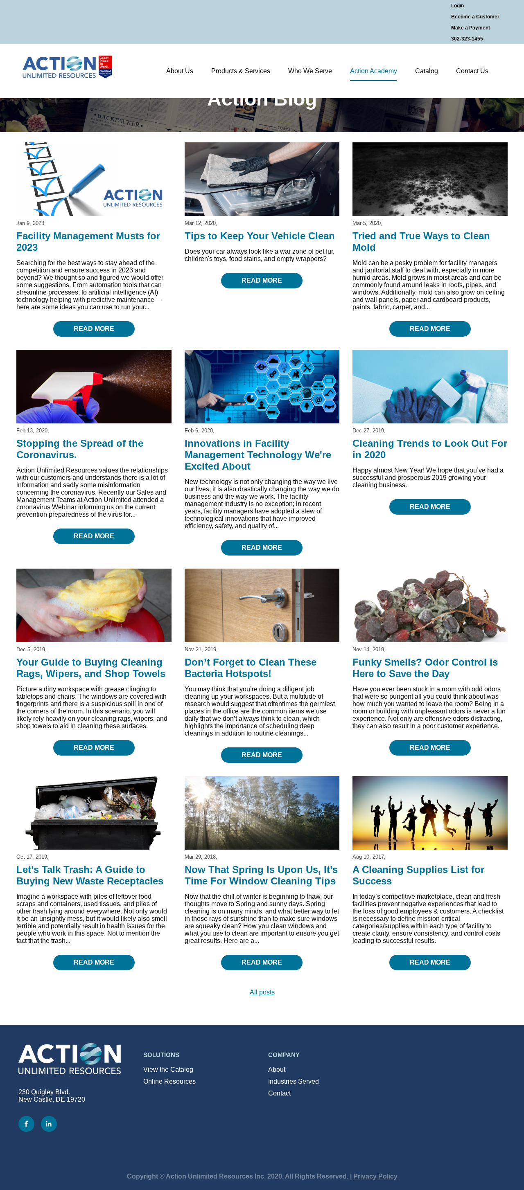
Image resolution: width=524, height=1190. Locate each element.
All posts (262, 992)
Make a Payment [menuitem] (470, 28)
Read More (94, 328)
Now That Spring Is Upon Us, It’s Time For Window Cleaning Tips (261, 875)
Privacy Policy (375, 1176)
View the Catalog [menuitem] (168, 1069)
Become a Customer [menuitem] (475, 17)
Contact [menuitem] (279, 1093)
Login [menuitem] (457, 6)
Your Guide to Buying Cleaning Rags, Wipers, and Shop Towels (90, 668)
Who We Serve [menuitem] (310, 70)
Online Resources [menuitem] (169, 1081)
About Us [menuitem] (179, 70)
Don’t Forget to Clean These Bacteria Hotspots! (250, 668)
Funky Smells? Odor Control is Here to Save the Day (425, 668)
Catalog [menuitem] (426, 70)
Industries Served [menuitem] (293, 1081)
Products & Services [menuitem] (240, 70)
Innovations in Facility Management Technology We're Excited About (258, 455)
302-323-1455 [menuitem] (467, 39)
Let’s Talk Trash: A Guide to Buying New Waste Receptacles (89, 875)
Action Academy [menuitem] (373, 70)
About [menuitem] (276, 1069)
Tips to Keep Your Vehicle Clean (260, 235)
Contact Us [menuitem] (472, 70)
